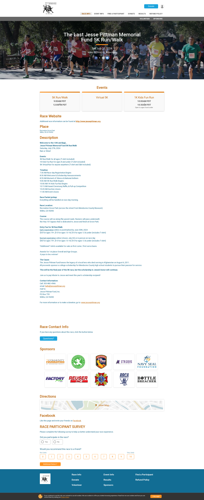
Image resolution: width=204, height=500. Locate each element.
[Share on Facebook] (96, 57)
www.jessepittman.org (90, 302)
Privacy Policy (65, 497)
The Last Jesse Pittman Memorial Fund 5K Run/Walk (102, 37)
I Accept (155, 496)
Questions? (48, 338)
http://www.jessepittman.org (88, 121)
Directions (112, 52)
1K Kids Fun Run (144, 97)
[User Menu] (162, 6)
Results (142, 14)
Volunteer (145, 19)
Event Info (99, 14)
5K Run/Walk (60, 97)
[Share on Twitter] (99, 57)
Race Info (86, 14)
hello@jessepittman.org (55, 286)
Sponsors (157, 19)
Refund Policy (155, 14)
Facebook (77, 421)
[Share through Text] (107, 57)
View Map (103, 405)
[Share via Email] (103, 57)
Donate (151, 6)
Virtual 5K (102, 97)
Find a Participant (116, 14)
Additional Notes (49, 464)
